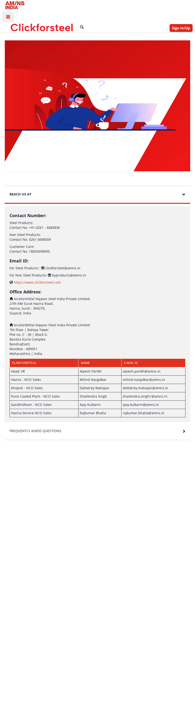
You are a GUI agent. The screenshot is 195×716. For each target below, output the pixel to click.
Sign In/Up (181, 28)
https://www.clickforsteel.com (37, 282)
